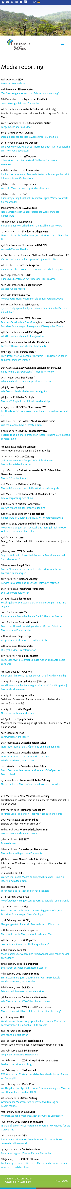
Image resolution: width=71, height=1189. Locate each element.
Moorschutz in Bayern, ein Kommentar (22, 853)
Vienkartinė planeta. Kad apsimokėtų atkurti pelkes (29, 259)
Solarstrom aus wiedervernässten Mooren (24, 967)
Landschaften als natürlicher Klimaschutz (23, 346)
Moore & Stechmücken (13, 478)
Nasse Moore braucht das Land (18, 713)
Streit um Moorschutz (13, 83)
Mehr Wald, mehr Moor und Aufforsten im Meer (27, 934)
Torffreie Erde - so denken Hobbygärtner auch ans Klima (31, 813)
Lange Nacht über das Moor (16, 126)
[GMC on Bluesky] (3, 2)
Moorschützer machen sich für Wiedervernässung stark (31, 488)
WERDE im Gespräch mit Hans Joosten (22, 336)
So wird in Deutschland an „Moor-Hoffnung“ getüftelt (30, 582)
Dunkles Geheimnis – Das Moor (18, 322)
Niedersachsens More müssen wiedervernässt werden (30, 784)
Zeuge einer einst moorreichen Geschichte (24, 640)
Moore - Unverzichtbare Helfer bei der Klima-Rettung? (31, 1011)
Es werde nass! (9, 843)
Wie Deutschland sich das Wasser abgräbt (24, 391)
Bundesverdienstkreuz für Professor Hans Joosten (28, 278)
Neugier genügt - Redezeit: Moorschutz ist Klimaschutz (31, 924)
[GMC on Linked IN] (25, 2)
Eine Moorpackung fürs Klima (17, 498)
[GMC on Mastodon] (12, 2)
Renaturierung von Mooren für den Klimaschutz (27, 1153)
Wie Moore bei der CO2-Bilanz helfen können (25, 1001)
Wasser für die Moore (13, 288)
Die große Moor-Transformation (18, 649)
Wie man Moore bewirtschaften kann (21, 424)
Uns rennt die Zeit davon (14, 1034)
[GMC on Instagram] (16, 2)
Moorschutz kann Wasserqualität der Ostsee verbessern (32, 1115)
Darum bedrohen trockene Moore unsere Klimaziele (29, 136)
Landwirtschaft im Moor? (15, 736)
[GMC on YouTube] (7, 2)
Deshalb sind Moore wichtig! (16, 1064)
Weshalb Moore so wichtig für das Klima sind (25, 188)
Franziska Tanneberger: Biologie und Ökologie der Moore (32, 326)
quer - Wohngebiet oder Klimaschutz (21, 103)
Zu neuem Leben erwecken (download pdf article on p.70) (32, 269)
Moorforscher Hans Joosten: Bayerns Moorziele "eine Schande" (35, 900)
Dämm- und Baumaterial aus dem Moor (23, 991)
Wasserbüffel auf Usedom (15, 249)
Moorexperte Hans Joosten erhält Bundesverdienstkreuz (32, 298)
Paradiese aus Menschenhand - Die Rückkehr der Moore (31, 225)
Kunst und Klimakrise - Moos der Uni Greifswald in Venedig (33, 675)
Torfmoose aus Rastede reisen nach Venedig (25, 890)
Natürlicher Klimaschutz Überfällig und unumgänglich (30, 746)
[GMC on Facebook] (20, 2)
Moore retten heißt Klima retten (19, 833)
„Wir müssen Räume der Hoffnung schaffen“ (25, 944)
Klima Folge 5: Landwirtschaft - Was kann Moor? (27, 371)
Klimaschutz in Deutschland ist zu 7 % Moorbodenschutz (32, 517)
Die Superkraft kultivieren (15, 592)
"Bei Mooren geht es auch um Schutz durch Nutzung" (30, 93)
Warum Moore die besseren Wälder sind (23, 507)
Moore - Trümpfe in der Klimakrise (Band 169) (26, 401)
